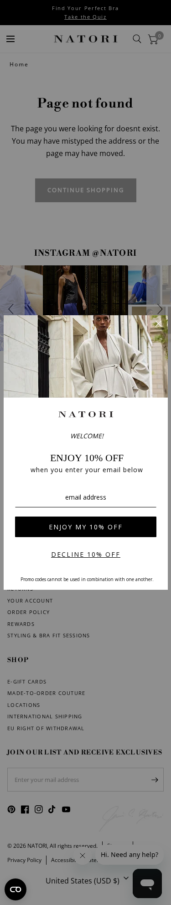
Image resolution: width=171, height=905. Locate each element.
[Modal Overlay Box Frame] (86, 452)
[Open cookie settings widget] (15, 889)
